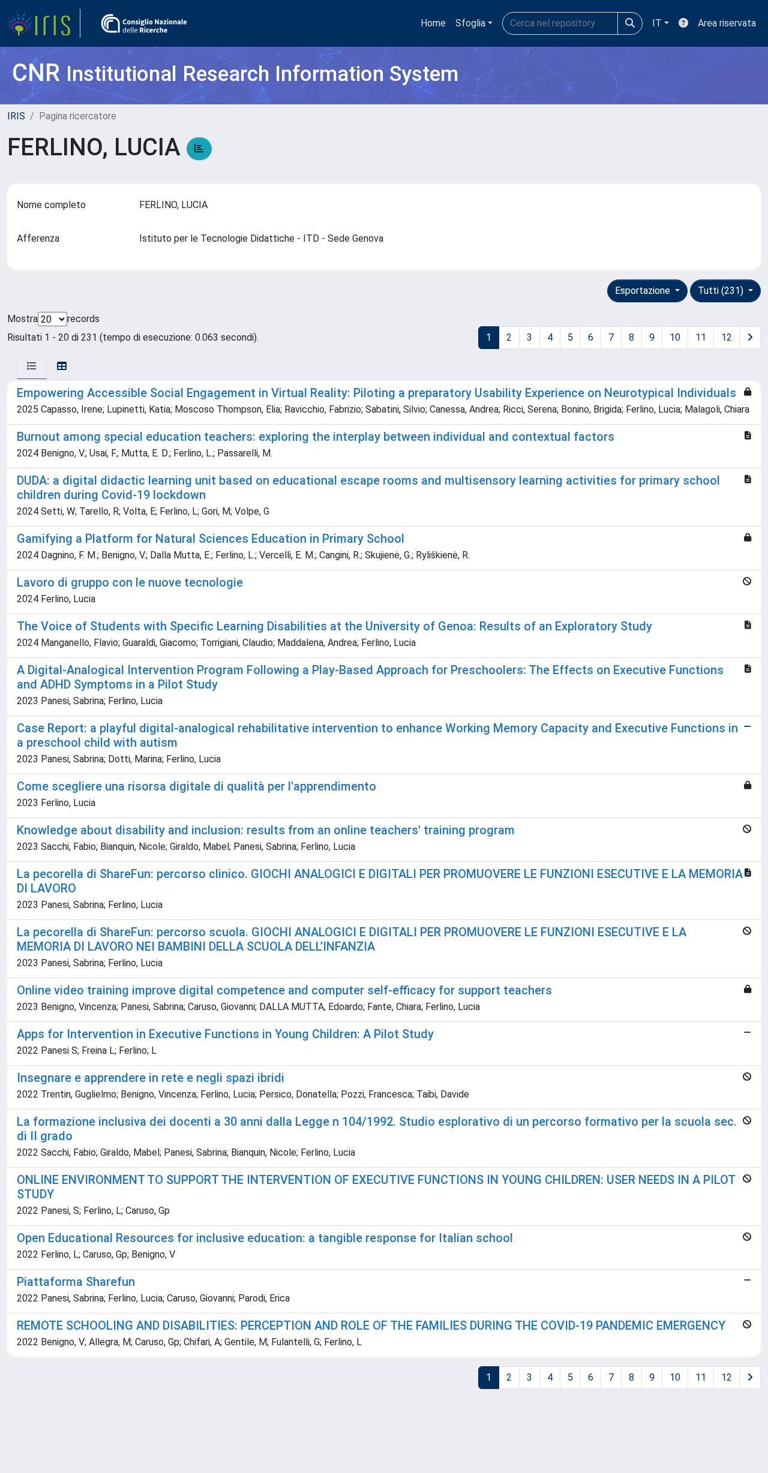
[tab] (32, 366)
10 (675, 337)
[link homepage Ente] (144, 23)
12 (726, 337)
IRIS (16, 116)
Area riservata (727, 23)
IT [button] (657, 23)
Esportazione (644, 290)
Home (433, 23)
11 (700, 337)
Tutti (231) (722, 290)
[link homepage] (43, 23)
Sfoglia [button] (470, 23)
